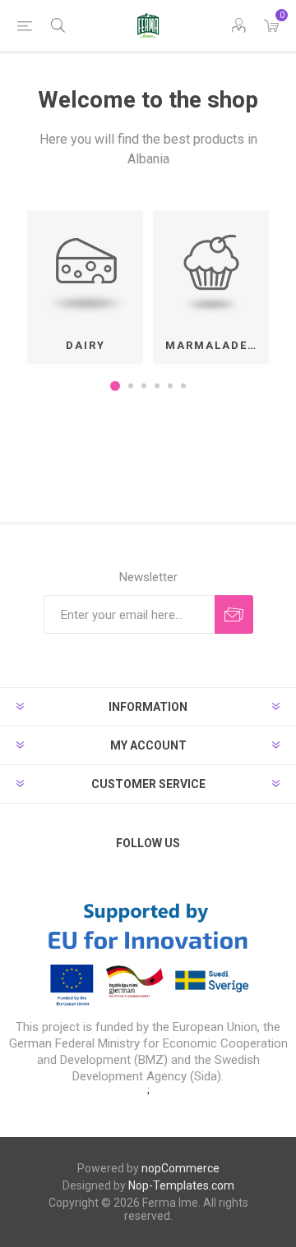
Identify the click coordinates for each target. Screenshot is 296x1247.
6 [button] (183, 385)
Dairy (85, 345)
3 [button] (143, 385)
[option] (85, 287)
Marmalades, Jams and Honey (217, 345)
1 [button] (115, 386)
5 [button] (170, 385)
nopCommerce (180, 1168)
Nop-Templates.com (181, 1185)
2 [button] (130, 385)
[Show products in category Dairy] (85, 268)
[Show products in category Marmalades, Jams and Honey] (211, 268)
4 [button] (157, 385)
